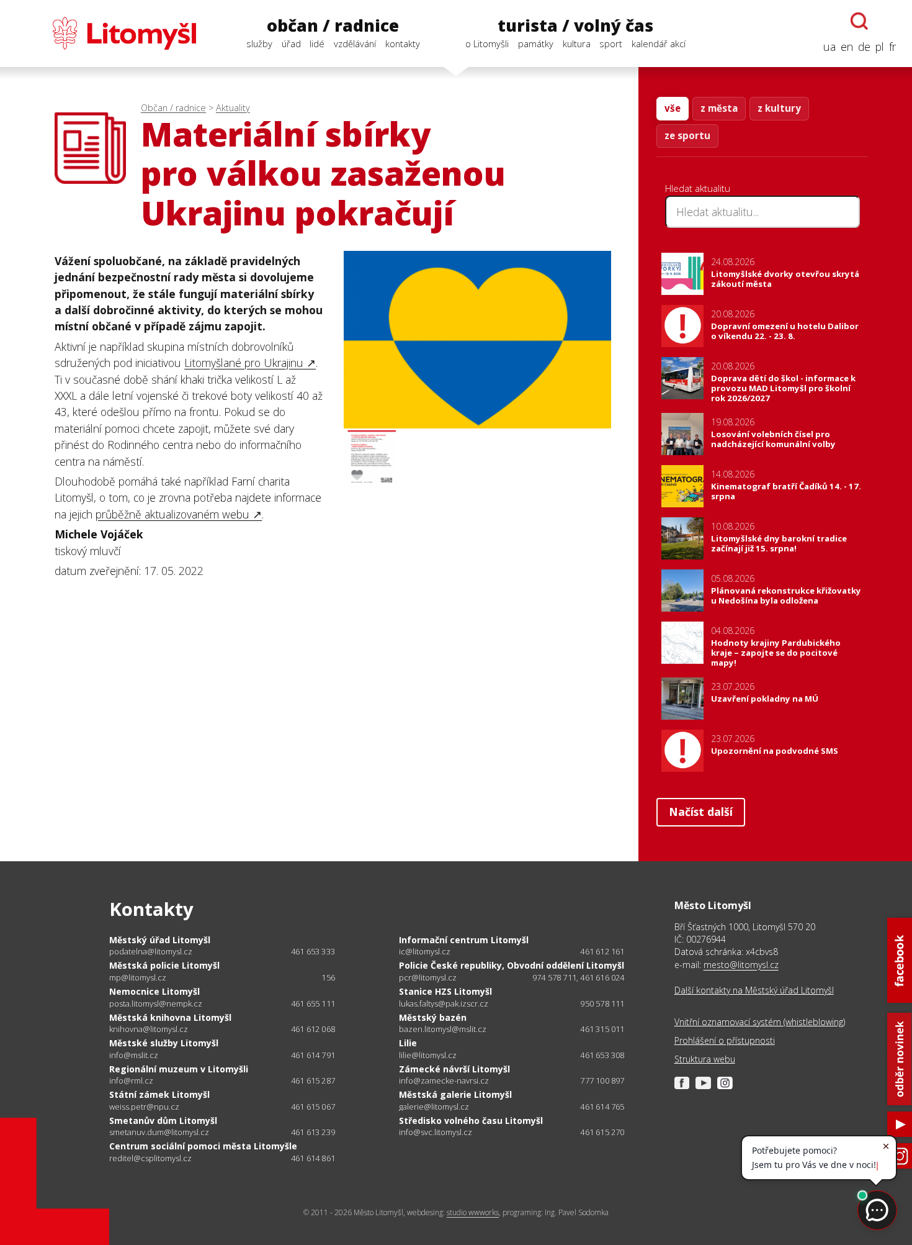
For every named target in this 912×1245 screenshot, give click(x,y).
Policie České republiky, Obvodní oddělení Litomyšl (511, 965)
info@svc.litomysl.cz (435, 1132)
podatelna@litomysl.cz (150, 951)
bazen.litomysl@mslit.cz (442, 1029)
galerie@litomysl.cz (434, 1106)
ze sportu (687, 135)
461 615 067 (313, 1106)
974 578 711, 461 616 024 (578, 977)
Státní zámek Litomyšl (159, 1094)
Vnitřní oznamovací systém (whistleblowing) (759, 1022)
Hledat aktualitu (697, 188)
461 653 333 (313, 951)
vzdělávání (355, 43)
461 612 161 (602, 951)
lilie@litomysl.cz (428, 1055)
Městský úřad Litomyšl (159, 940)
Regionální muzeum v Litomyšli (178, 1069)
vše (672, 108)
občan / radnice (333, 25)
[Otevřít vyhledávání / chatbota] (859, 21)
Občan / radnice (173, 108)
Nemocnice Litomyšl (154, 991)
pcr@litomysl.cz (428, 977)
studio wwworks (473, 1212)
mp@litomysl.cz (137, 977)
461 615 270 (602, 1132)
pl (879, 46)
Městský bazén (433, 1017)
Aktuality (233, 108)
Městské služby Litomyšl (163, 1043)
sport (610, 43)
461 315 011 (602, 1028)
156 (328, 977)
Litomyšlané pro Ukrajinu (243, 362)
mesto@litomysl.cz (741, 965)
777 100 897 (602, 1080)
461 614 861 (313, 1158)
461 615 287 (313, 1080)
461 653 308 (602, 1055)
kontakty (402, 43)
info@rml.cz (131, 1080)
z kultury (779, 108)
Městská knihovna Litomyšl (170, 1017)
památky (535, 43)
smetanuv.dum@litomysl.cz (159, 1132)
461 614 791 (313, 1055)
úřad (291, 43)
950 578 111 (602, 1003)
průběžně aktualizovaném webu (172, 514)
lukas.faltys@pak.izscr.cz (443, 1003)
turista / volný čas (575, 25)
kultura (577, 43)
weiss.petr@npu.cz (144, 1106)
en (847, 46)
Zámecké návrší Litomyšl (454, 1069)
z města (719, 108)
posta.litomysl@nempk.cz (155, 1003)
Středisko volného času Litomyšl (471, 1120)
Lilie (408, 1043)
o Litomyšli (487, 43)
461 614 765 (602, 1106)
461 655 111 (313, 1003)
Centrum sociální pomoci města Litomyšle (203, 1146)
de (864, 46)
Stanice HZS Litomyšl (445, 991)
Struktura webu (704, 1059)
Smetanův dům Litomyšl (163, 1120)
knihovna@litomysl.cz (148, 1029)
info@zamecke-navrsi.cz (444, 1080)
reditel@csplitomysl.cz (150, 1158)
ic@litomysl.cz (424, 951)
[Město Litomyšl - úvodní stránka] (106, 33)
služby (259, 43)
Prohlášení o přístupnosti (724, 1040)
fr (892, 46)
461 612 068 (313, 1028)
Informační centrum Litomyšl (464, 940)
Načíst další (701, 811)
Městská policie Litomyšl (164, 965)
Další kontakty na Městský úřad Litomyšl (754, 990)
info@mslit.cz (133, 1055)
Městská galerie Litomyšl (455, 1094)
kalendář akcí (659, 43)
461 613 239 (313, 1132)
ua (829, 46)
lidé (317, 43)
